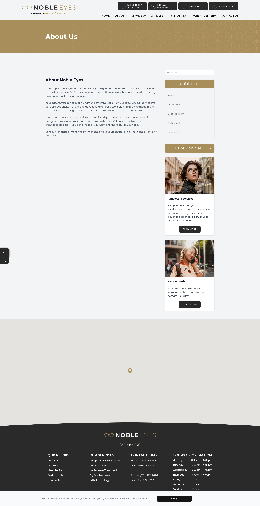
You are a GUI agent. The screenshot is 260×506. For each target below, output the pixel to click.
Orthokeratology (99, 480)
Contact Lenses (98, 465)
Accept (174, 498)
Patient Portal (226, 6)
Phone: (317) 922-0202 (144, 475)
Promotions (178, 15)
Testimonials (174, 123)
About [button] (119, 15)
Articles (157, 15)
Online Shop (194, 6)
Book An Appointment (164, 6)
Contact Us (229, 15)
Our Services (174, 104)
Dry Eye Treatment (100, 475)
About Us (172, 95)
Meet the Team (176, 113)
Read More (189, 229)
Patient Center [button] (203, 15)
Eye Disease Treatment (103, 470)
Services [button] (137, 15)
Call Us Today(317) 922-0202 (134, 6)
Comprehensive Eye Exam (105, 460)
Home (106, 15)
